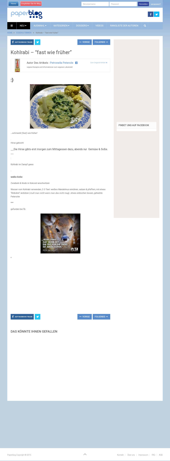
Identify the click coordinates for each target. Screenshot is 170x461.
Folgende (100, 42)
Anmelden (143, 4)
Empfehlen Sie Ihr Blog (31, 4)
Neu (22, 25)
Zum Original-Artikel (98, 63)
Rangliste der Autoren (124, 25)
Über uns (131, 455)
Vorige (86, 42)
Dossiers (81, 25)
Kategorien (61, 25)
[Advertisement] (95, 14)
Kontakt (120, 455)
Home (13, 4)
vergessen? (156, 4)
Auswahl (39, 25)
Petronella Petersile (61, 62)
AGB (161, 455)
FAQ (153, 455)
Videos (99, 25)
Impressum (143, 455)
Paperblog (11, 455)
